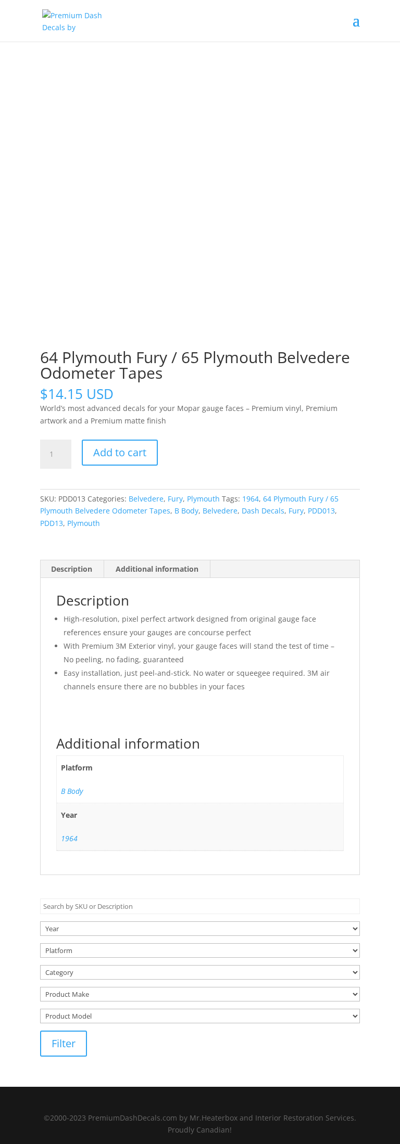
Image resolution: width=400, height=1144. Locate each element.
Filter (64, 1043)
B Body (186, 511)
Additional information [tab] (157, 569)
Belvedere (146, 499)
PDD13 (51, 523)
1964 (250, 499)
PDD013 (321, 511)
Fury (175, 499)
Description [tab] (71, 569)
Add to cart (119, 452)
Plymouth (203, 499)
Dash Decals (263, 511)
